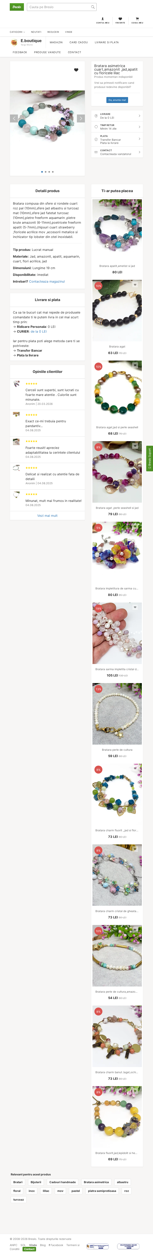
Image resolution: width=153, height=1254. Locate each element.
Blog (43, 1245)
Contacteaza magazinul (47, 281)
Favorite (120, 23)
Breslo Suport (149, 457)
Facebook (56, 1245)
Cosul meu (137, 23)
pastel (76, 1190)
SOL (23, 1245)
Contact (74, 52)
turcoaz (18, 1199)
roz (126, 1190)
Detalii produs (47, 191)
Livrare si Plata (107, 42)
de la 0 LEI (39, 331)
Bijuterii (36, 1182)
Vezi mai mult (47, 516)
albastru (122, 1182)
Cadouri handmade (62, 1182)
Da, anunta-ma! (117, 99)
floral (17, 1190)
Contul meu (103, 23)
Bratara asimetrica (96, 1182)
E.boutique (31, 40)
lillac (46, 1190)
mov (60, 1190)
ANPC (13, 1245)
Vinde (33, 1245)
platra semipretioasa (102, 1190)
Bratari (18, 1182)
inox (32, 1190)
